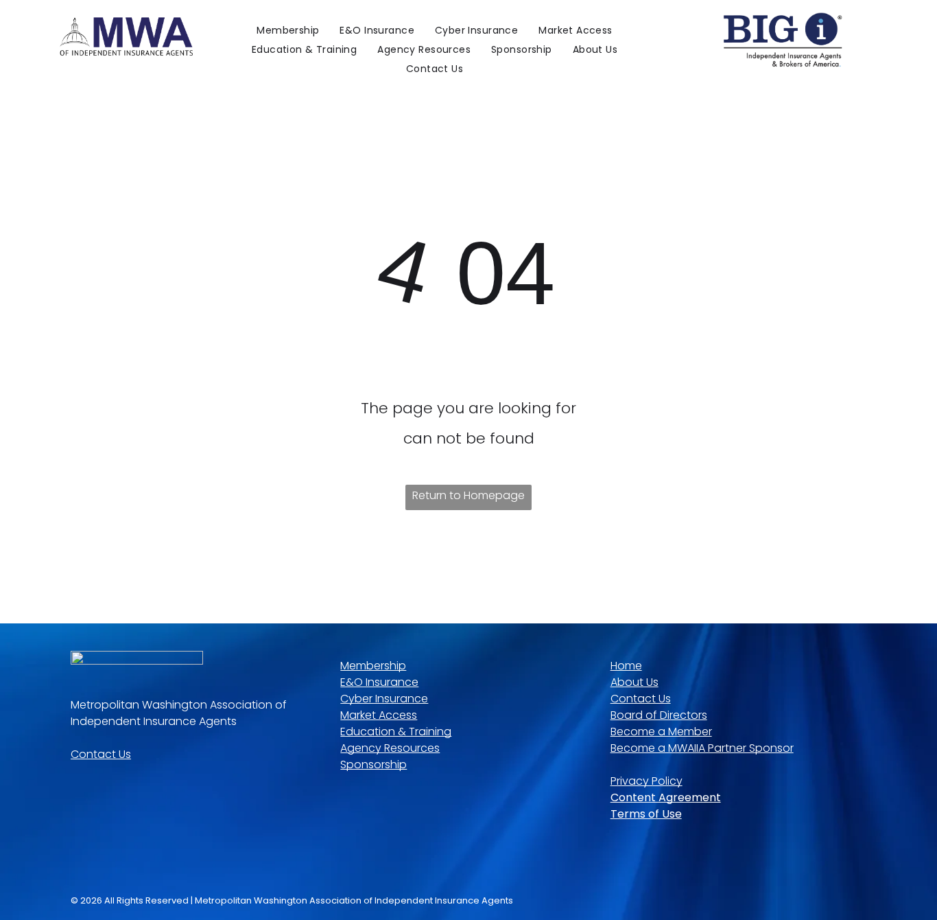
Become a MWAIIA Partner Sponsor (702, 748)
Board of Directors (658, 715)
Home (626, 666)
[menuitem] (287, 30)
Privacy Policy (646, 781)
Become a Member (661, 731)
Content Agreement (665, 797)
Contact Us (101, 754)
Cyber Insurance (384, 698)
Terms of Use (646, 814)
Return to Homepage (468, 495)
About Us (634, 682)
